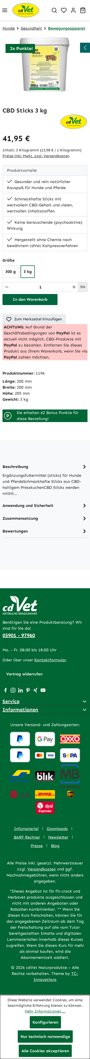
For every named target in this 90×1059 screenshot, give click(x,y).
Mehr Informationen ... (45, 1011)
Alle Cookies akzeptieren (45, 1050)
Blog (55, 845)
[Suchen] (54, 10)
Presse (37, 845)
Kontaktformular (50, 660)
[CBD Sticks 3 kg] (45, 64)
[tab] (45, 479)
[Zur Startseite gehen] (29, 10)
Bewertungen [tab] (15, 531)
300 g (10, 271)
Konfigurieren (45, 1022)
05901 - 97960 (18, 635)
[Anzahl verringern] (7, 287)
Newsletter (58, 837)
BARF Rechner (27, 837)
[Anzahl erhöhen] (74, 287)
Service (11, 701)
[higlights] (85, 48)
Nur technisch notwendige (45, 1036)
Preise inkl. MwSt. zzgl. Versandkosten (36, 156)
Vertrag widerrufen (24, 674)
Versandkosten (42, 869)
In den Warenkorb (30, 299)
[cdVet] (74, 121)
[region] (45, 64)
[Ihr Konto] (73, 10)
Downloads (57, 828)
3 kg (28, 271)
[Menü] (5, 10)
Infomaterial (26, 828)
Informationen (20, 710)
